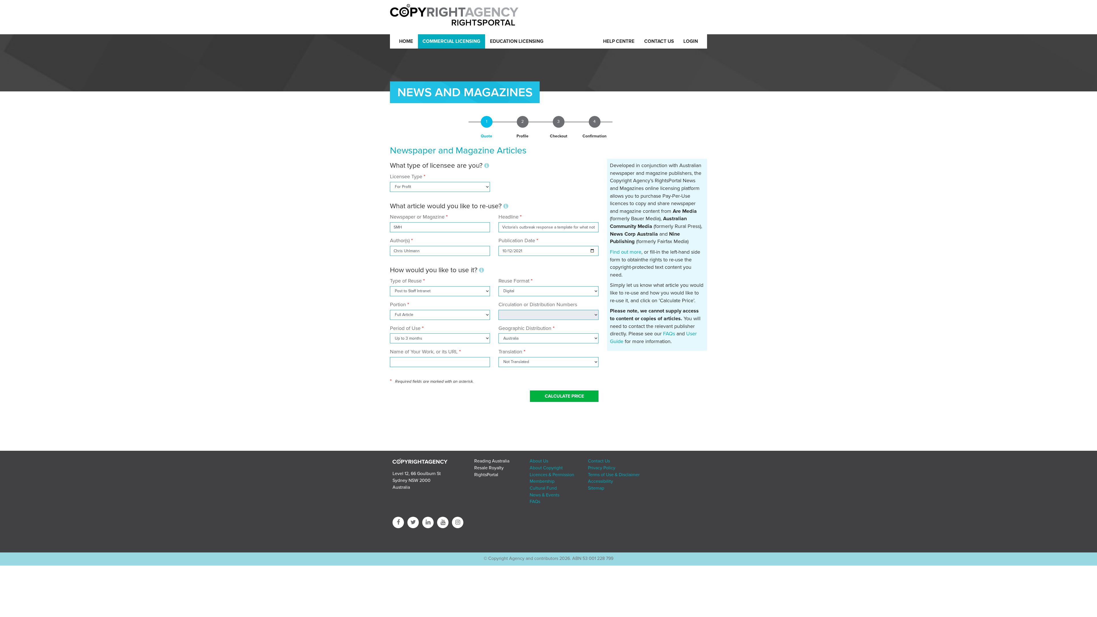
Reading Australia (491, 461)
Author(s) (400, 240)
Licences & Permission (552, 475)
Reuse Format (514, 281)
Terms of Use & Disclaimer (614, 475)
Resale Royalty (489, 468)
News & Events (544, 495)
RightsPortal (486, 475)
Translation (510, 351)
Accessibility (600, 481)
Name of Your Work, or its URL (424, 351)
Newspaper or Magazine (417, 217)
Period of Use (405, 328)
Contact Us (659, 41)
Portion (398, 304)
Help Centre (618, 41)
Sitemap (596, 488)
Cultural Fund (543, 488)
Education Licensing (516, 41)
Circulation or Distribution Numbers (538, 304)
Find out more (625, 252)
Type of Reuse (406, 281)
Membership (542, 481)
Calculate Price (564, 396)
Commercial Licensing (451, 41)
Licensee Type (407, 176)
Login (690, 41)
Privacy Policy (601, 468)
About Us (539, 461)
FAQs (669, 333)
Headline (509, 217)
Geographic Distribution (525, 328)
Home (406, 41)
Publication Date (517, 240)
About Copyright (546, 468)
